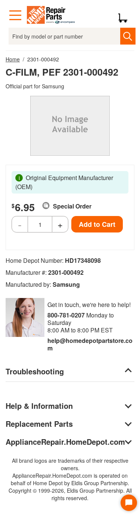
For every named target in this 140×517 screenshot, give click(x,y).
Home (13, 59)
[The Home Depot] (51, 15)
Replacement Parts (39, 423)
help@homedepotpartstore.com (90, 344)
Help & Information (39, 405)
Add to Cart (97, 224)
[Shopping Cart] (125, 15)
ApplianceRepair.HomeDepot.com (65, 441)
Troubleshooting (35, 371)
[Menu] (15, 15)
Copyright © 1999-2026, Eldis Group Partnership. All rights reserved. (70, 494)
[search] (128, 36)
